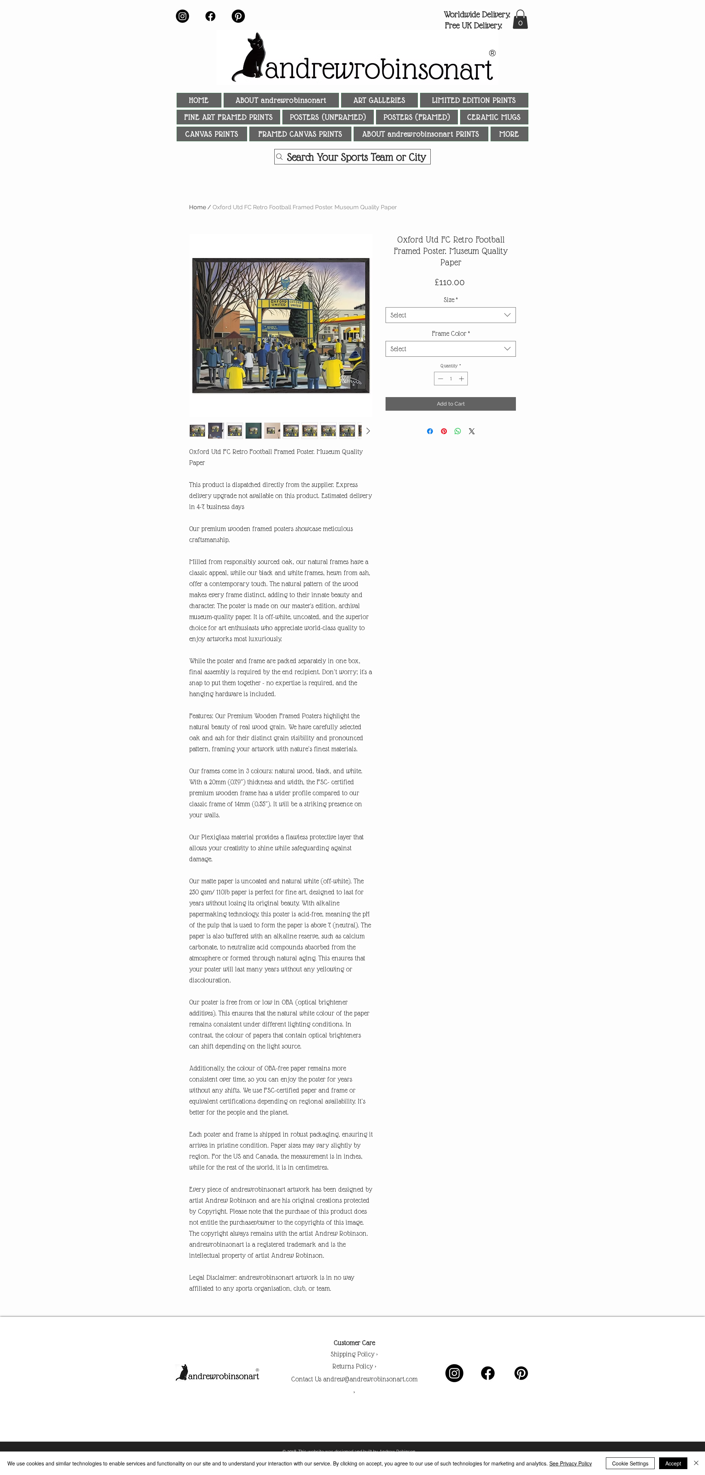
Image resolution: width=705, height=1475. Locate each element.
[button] (520, 19)
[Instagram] (182, 16)
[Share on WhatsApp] (457, 431)
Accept (673, 1463)
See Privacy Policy (570, 1463)
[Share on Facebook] (430, 431)
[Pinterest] (238, 16)
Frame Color (451, 333)
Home (197, 207)
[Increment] (462, 378)
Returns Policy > (354, 1366)
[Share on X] (471, 431)
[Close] (696, 1463)
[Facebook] (210, 16)
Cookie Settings (630, 1463)
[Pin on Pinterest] (444, 431)
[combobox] (451, 315)
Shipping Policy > (354, 1354)
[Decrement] (439, 378)
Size (451, 300)
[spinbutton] (451, 378)
